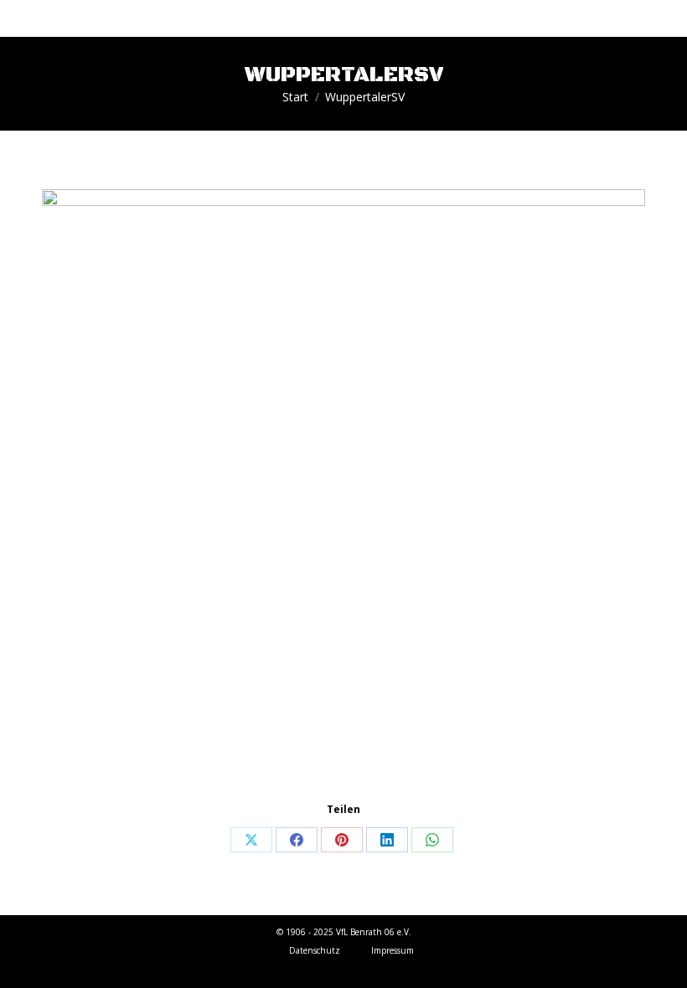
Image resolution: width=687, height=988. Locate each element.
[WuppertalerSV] (343, 490)
